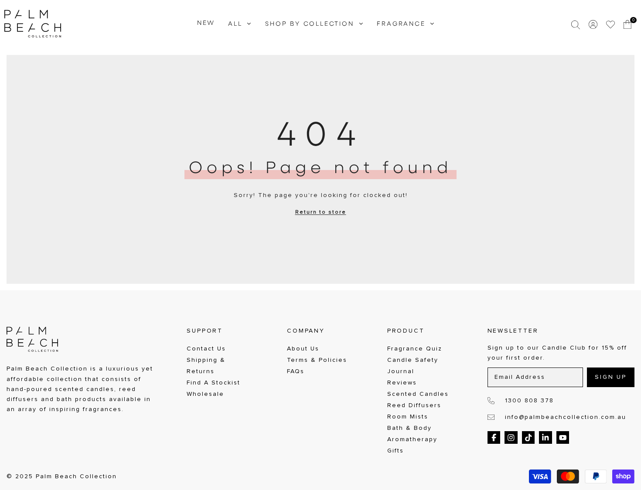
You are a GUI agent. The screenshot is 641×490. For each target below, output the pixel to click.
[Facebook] (494, 437)
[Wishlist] (610, 24)
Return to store (320, 212)
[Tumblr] (545, 437)
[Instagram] (511, 437)
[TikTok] (528, 437)
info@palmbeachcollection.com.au (565, 417)
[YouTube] (562, 437)
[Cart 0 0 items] (628, 24)
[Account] (593, 24)
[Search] (575, 24)
